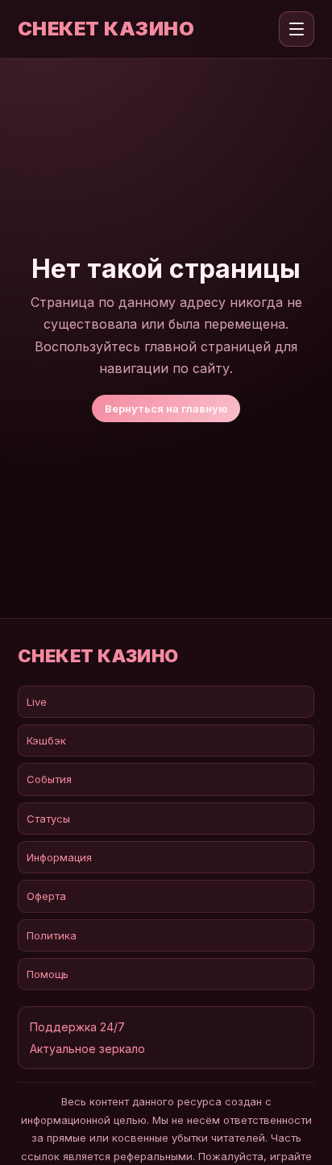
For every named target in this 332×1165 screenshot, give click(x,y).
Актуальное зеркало (87, 1048)
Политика (52, 935)
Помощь (47, 974)
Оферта (46, 895)
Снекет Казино (106, 29)
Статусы (48, 818)
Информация (59, 857)
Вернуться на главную (166, 408)
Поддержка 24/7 (77, 1027)
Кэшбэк (46, 740)
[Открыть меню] (296, 29)
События (49, 779)
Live (37, 701)
